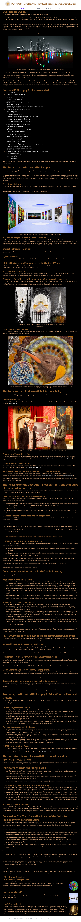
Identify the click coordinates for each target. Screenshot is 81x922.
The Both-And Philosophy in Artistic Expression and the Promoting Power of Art (25, 144)
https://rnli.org (13, 403)
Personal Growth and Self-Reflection (16, 141)
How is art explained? (12, 156)
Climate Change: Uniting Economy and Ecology (18, 131)
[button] (26, 9)
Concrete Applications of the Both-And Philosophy (18, 124)
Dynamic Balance (11, 101)
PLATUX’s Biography (68, 475)
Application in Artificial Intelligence (15, 126)
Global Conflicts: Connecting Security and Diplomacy (20, 134)
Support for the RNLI (12, 111)
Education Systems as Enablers (14, 139)
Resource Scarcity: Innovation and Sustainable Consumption (21, 136)
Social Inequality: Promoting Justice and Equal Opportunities (22, 133)
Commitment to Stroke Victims (14, 114)
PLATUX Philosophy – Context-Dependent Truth (19, 97)
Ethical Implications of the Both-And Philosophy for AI (20, 121)
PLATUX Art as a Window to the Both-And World (17, 102)
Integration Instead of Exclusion (15, 99)
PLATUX (23, 8)
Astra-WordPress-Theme (66, 918)
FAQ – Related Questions (13, 153)
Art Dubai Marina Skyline (13, 104)
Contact (58, 8)
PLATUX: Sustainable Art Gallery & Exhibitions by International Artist (43, 3)
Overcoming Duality (10, 92)
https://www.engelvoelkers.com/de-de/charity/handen (58, 458)
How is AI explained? (12, 158)
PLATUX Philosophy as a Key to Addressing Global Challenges (20, 129)
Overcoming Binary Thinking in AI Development (18, 119)
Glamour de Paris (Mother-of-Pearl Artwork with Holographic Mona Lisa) (25, 106)
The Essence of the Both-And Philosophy (15, 94)
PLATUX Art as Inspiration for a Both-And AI (18, 123)
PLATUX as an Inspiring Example (15, 143)
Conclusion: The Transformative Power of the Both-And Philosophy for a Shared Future (27, 151)
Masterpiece (49, 8)
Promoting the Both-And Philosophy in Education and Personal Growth (23, 138)
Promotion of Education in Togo (15, 113)
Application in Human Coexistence (15, 128)
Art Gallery (31, 8)
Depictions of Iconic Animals (14, 107)
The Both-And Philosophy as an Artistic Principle (19, 146)
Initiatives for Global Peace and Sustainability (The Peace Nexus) (22, 116)
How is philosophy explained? (14, 154)
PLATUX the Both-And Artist (14, 149)
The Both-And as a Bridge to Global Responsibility (17, 109)
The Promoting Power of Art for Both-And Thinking (19, 148)
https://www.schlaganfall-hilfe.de (33, 467)
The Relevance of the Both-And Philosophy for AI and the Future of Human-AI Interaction (27, 118)
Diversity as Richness (12, 96)
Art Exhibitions (40, 8)
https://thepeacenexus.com (49, 475)
